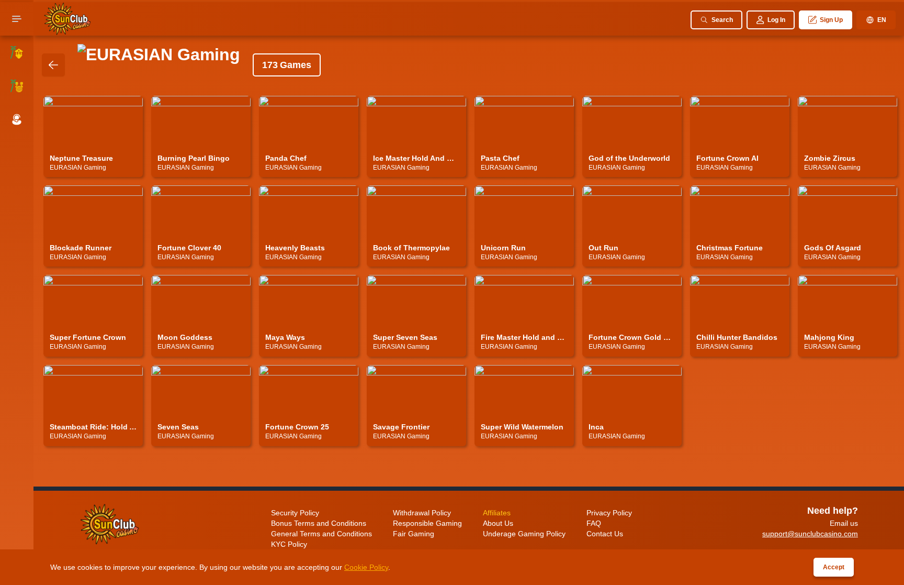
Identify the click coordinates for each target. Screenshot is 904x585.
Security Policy (295, 513)
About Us (498, 523)
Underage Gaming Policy (524, 533)
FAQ (593, 523)
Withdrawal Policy (422, 513)
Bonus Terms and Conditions (318, 523)
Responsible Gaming (427, 523)
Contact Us (604, 533)
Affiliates (497, 513)
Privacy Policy (609, 513)
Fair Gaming (413, 533)
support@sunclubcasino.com (810, 533)
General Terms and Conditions (321, 533)
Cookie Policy (366, 567)
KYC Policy (289, 544)
